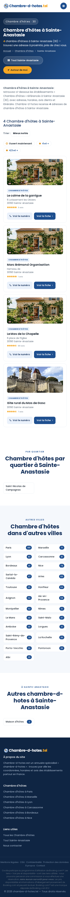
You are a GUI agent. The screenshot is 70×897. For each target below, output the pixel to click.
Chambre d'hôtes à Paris (18, 791)
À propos (30, 865)
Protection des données (56, 862)
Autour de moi (19, 70)
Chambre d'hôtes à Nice (17, 818)
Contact (40, 865)
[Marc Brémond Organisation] (35, 241)
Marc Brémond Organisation (28, 265)
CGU (22, 862)
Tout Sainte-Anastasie (25, 60)
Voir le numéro (21, 216)
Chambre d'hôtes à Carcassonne (23, 807)
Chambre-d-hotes (28, 5)
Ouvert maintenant (20, 143)
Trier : (7, 133)
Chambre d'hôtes (24, 51)
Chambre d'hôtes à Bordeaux (20, 812)
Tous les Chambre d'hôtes (19, 835)
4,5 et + (13, 150)
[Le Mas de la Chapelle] (35, 310)
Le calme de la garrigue (24, 195)
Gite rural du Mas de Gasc (26, 403)
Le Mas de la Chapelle (23, 334)
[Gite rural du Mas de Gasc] (35, 380)
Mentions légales (9, 862)
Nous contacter (12, 845)
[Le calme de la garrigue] (35, 172)
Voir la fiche (44, 216)
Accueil (7, 51)
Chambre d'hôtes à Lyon (17, 802)
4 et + (45, 143)
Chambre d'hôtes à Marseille (20, 796)
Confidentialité (34, 862)
